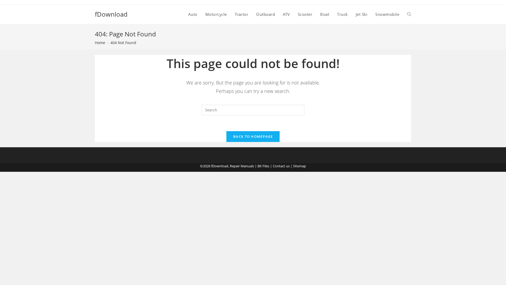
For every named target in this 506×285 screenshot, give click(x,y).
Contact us (281, 166)
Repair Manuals (242, 166)
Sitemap (299, 166)
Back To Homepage (253, 136)
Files (265, 166)
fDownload (111, 14)
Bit (259, 166)
